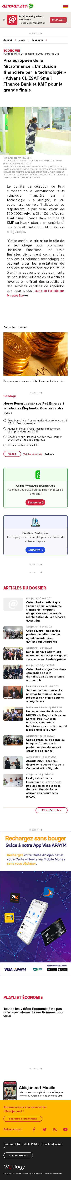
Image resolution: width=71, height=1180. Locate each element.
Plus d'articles (51, 810)
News (21, 40)
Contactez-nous (18, 1155)
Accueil (8, 40)
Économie (38, 40)
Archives (49, 454)
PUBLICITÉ (34, 34)
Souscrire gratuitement (23, 1118)
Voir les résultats (32, 454)
